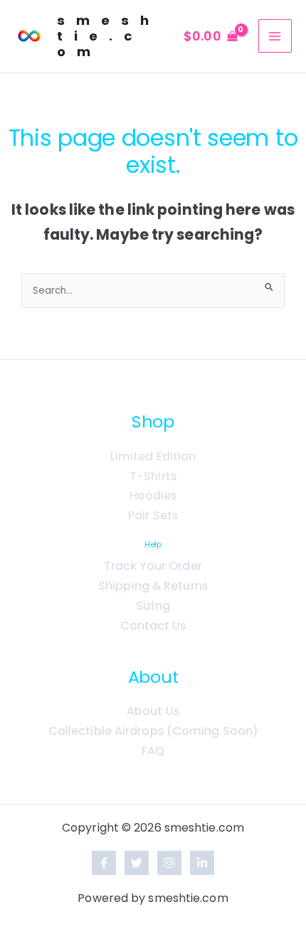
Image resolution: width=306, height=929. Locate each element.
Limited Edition (153, 456)
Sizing (153, 606)
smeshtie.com (108, 35)
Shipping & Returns (153, 586)
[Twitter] (137, 863)
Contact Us (153, 625)
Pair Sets (153, 515)
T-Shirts (153, 476)
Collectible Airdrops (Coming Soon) (153, 731)
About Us (153, 711)
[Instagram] (169, 863)
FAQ (153, 751)
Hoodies (153, 495)
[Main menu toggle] (275, 36)
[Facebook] (104, 863)
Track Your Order (153, 566)
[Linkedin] (202, 863)
